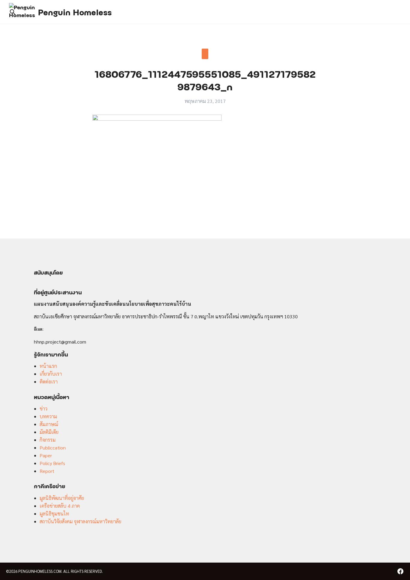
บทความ (48, 416)
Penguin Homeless (75, 12)
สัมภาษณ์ (49, 424)
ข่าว (43, 408)
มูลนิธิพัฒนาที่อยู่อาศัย (62, 498)
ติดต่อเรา (49, 381)
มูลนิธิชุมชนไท (54, 513)
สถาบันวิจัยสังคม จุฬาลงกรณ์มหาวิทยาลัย (80, 521)
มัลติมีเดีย (49, 432)
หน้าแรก (48, 366)
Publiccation (53, 447)
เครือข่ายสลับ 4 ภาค (60, 506)
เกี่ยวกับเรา (51, 374)
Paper (46, 455)
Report (47, 471)
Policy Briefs (52, 463)
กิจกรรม (48, 440)
